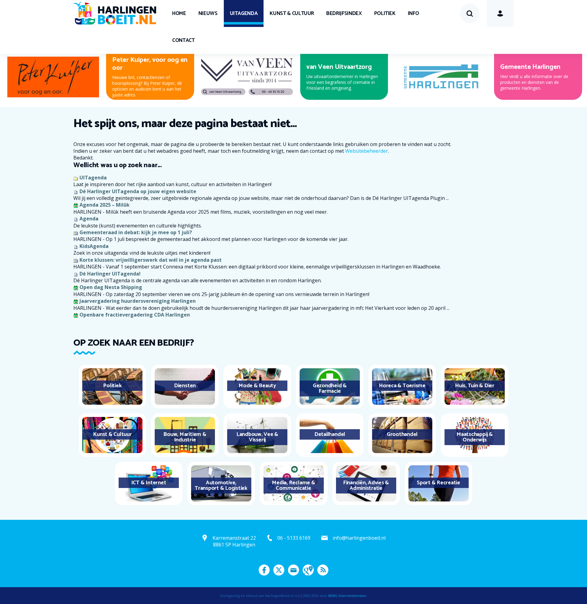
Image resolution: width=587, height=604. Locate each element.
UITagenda (244, 13)
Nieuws (208, 13)
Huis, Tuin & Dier (474, 385)
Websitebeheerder (366, 151)
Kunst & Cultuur (292, 13)
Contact (183, 40)
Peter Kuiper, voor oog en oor (149, 63)
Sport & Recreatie (438, 482)
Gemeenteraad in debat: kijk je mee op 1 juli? (135, 232)
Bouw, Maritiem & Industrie (184, 437)
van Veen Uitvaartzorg (339, 67)
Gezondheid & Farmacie (330, 388)
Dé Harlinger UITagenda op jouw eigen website (137, 191)
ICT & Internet (148, 482)
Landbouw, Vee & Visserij (257, 437)
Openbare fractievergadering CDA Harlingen (134, 314)
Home (179, 13)
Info (413, 13)
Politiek (385, 13)
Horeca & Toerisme (402, 385)
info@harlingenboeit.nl (359, 538)
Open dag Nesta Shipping (110, 287)
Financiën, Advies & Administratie (366, 485)
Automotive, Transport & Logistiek (221, 485)
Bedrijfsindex (344, 13)
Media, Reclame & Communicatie (293, 485)
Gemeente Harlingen (530, 67)
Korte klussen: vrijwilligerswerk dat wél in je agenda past (150, 260)
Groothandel (402, 434)
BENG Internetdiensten (347, 595)
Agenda (88, 218)
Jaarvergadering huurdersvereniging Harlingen (137, 301)
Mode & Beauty (257, 385)
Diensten (185, 385)
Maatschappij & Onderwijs (474, 437)
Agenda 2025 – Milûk (104, 204)
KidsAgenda (94, 246)
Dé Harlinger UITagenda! (110, 273)
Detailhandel (329, 434)
